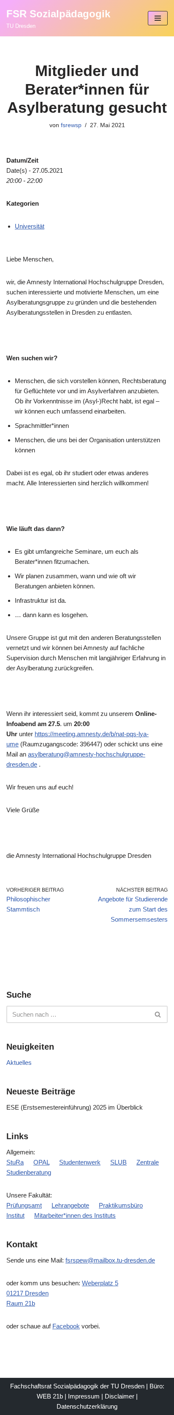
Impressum (84, 1396)
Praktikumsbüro (121, 1205)
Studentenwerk (80, 1162)
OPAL (41, 1162)
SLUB (118, 1162)
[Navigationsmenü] (158, 18)
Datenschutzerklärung (87, 1406)
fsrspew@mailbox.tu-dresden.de (110, 1260)
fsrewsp (71, 125)
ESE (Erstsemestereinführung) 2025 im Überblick (74, 1107)
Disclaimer (119, 1396)
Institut (15, 1215)
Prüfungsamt (24, 1205)
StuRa (15, 1162)
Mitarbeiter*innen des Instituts (75, 1215)
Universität (29, 226)
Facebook (66, 1326)
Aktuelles (19, 1062)
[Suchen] (158, 1014)
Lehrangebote (70, 1205)
